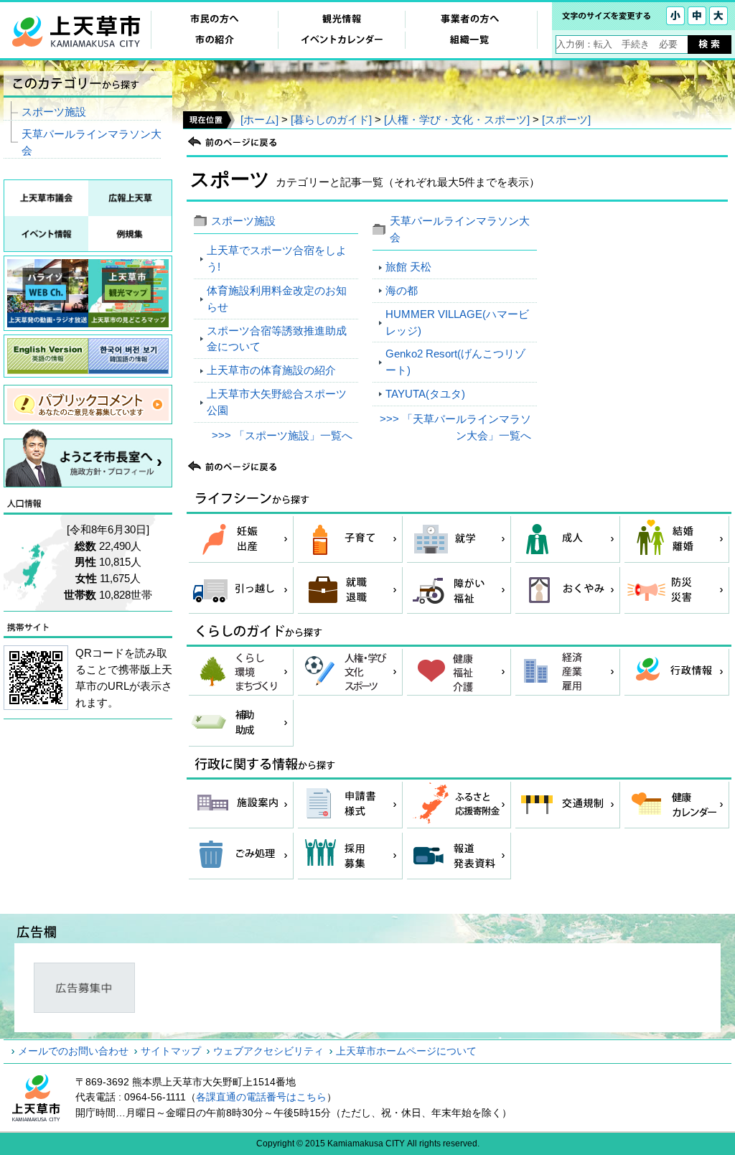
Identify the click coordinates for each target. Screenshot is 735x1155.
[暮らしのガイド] (331, 119)
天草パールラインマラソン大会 (91, 142)
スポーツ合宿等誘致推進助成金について (277, 338)
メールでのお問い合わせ (73, 1051)
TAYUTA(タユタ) (425, 394)
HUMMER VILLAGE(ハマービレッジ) (457, 322)
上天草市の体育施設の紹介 (271, 370)
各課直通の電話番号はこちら (261, 1097)
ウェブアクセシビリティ (268, 1051)
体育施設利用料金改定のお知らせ (277, 298)
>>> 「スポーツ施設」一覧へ (282, 435)
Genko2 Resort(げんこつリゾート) (455, 361)
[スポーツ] (566, 119)
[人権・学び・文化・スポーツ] (457, 119)
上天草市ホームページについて (406, 1051)
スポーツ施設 (243, 221)
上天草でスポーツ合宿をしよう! (277, 258)
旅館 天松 (408, 267)
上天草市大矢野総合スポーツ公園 (277, 402)
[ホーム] (259, 119)
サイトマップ (171, 1051)
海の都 (401, 290)
